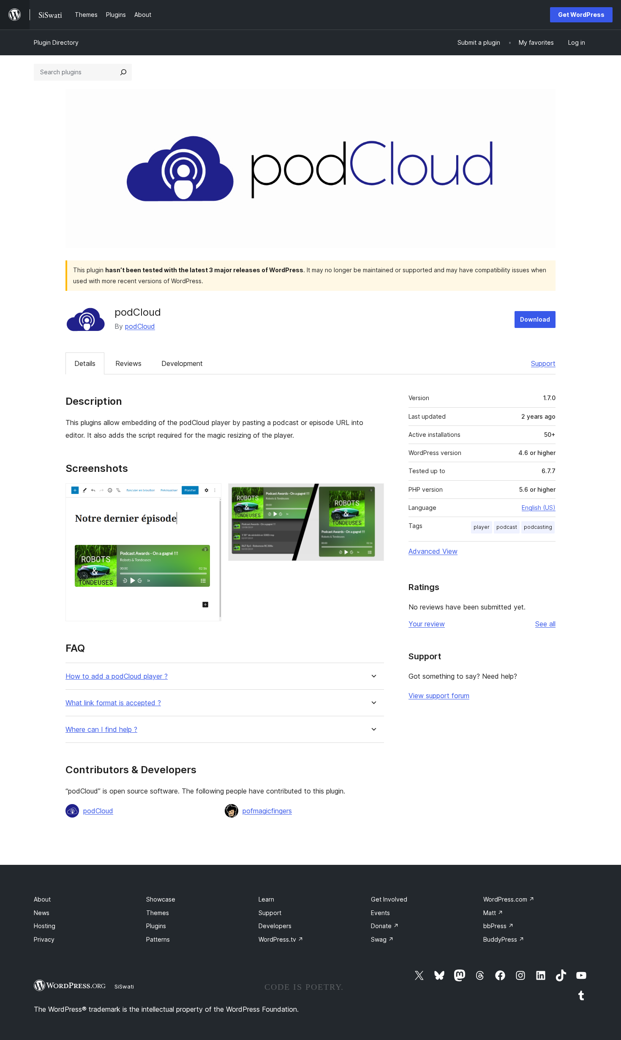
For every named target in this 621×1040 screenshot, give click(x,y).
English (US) (539, 507)
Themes (157, 912)
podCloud (140, 326)
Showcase (160, 899)
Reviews (128, 363)
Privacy (44, 939)
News (41, 912)
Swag (382, 939)
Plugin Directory (56, 42)
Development (182, 363)
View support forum (439, 695)
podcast (506, 527)
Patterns (158, 939)
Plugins (156, 925)
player (482, 527)
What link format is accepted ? (113, 703)
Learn (266, 899)
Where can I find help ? (101, 730)
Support (543, 363)
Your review (427, 624)
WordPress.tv (281, 939)
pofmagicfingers (267, 811)
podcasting (538, 527)
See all (545, 624)
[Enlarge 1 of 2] (210, 494)
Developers (275, 925)
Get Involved (389, 899)
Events (380, 912)
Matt (493, 912)
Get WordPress (581, 14)
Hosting (44, 925)
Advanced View (433, 551)
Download (535, 319)
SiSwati (124, 986)
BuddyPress (503, 939)
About (42, 899)
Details (84, 363)
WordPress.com (508, 899)
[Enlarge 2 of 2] (372, 494)
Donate (385, 925)
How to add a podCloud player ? (116, 676)
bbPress (498, 925)
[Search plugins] (123, 72)
